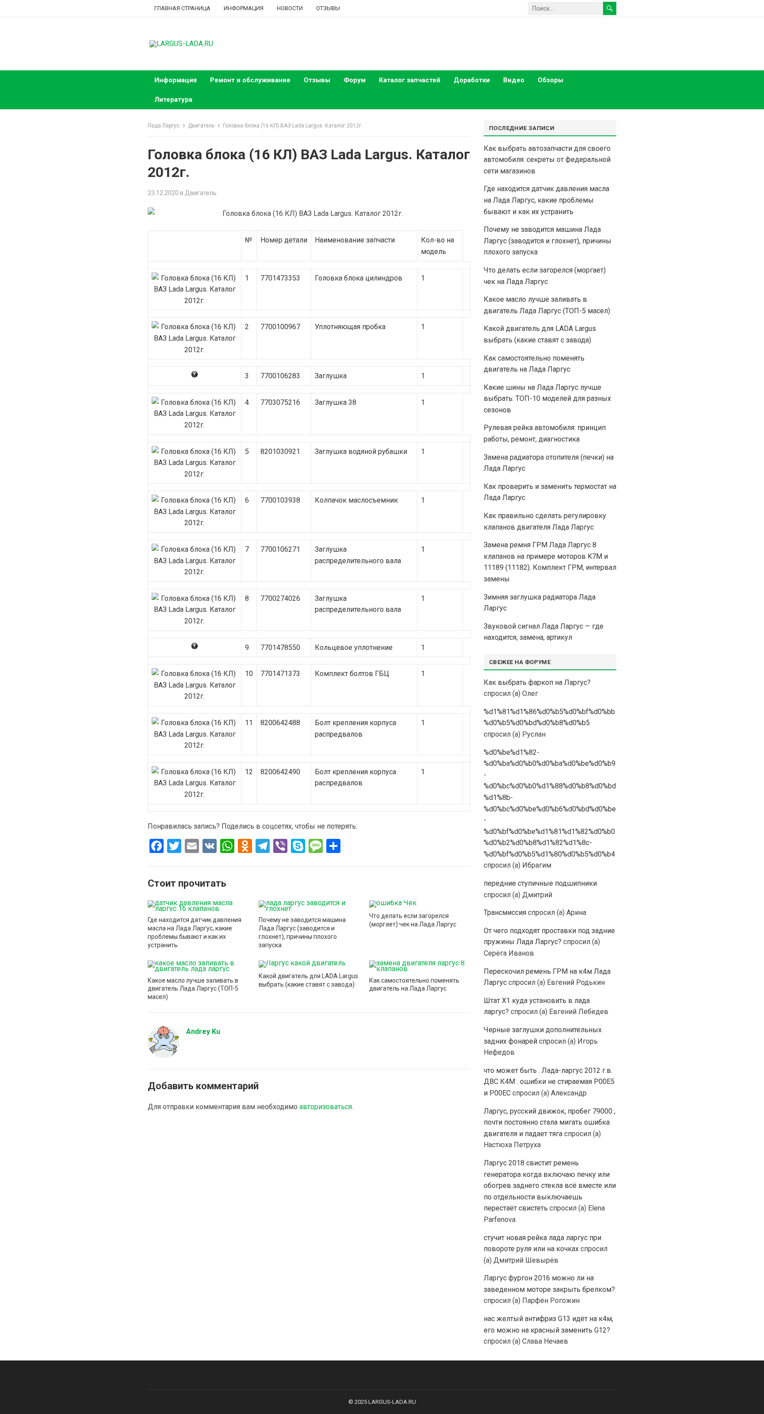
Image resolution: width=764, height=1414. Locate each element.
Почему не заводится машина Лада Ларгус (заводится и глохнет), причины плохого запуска (547, 240)
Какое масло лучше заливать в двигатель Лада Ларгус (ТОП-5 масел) (193, 989)
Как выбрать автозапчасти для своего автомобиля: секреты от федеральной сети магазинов (547, 159)
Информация (244, 8)
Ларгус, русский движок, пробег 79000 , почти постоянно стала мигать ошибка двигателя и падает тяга (549, 1122)
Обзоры (550, 80)
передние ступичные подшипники (540, 883)
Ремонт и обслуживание (250, 80)
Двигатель (201, 126)
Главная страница (182, 8)
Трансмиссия (505, 912)
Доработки (472, 80)
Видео (513, 80)
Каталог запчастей (409, 80)
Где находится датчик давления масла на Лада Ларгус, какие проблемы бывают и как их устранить (546, 199)
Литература (173, 100)
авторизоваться (325, 1107)
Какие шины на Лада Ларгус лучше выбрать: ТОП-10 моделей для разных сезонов (547, 398)
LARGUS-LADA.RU (392, 1402)
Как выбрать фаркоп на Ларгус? (537, 682)
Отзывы (328, 8)
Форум (355, 80)
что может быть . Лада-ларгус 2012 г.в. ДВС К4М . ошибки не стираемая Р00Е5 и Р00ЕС (549, 1081)
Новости (290, 8)
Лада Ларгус (164, 126)
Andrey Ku (203, 1031)
